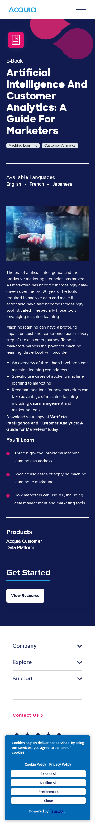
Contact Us (26, 715)
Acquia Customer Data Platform (24, 544)
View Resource (25, 595)
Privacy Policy (60, 764)
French (37, 184)
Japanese (62, 184)
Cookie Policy (35, 764)
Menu (81, 9)
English (13, 184)
